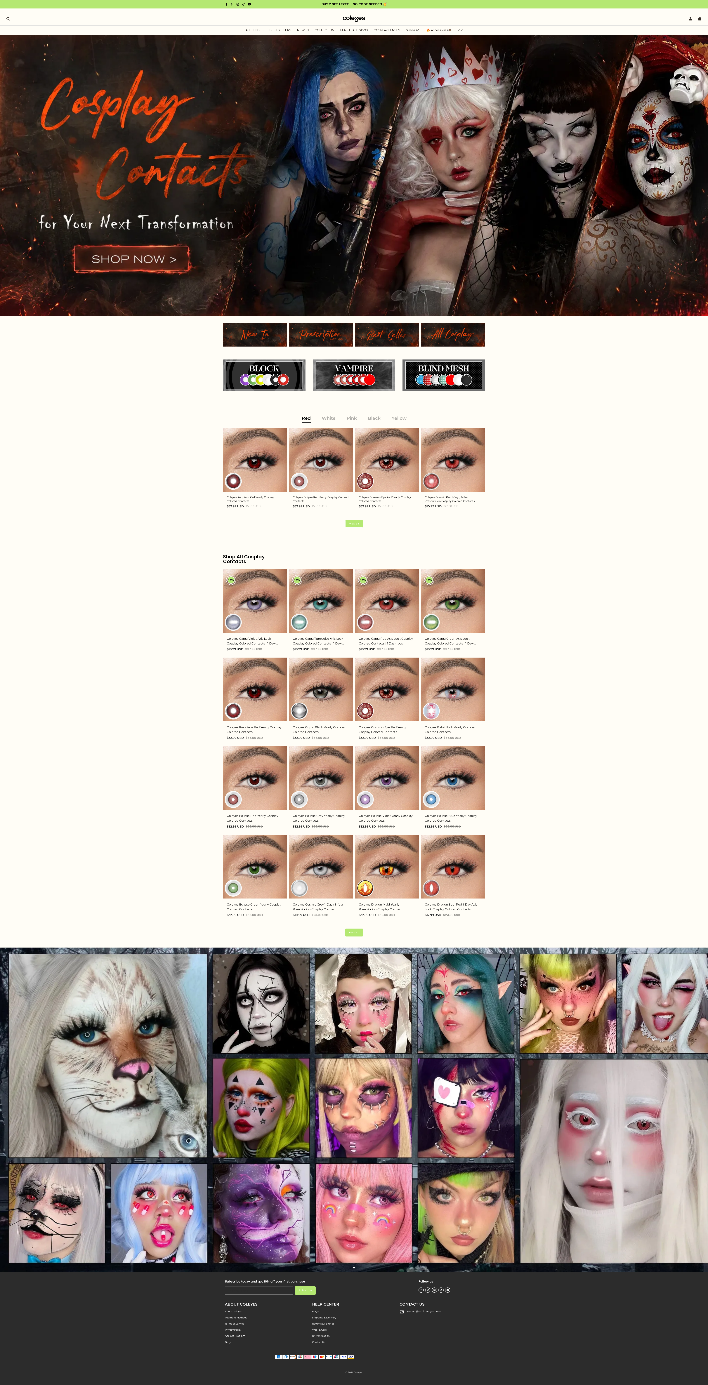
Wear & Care (319, 1329)
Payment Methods (236, 1317)
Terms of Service (234, 1323)
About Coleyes (233, 1311)
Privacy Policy (233, 1329)
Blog (228, 1342)
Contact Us (318, 1342)
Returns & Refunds (323, 1323)
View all (354, 523)
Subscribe (305, 1290)
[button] (8, 18)
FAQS (315, 1311)
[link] (324, 30)
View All (354, 932)
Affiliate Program (235, 1335)
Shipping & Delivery (324, 1317)
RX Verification (321, 1335)
